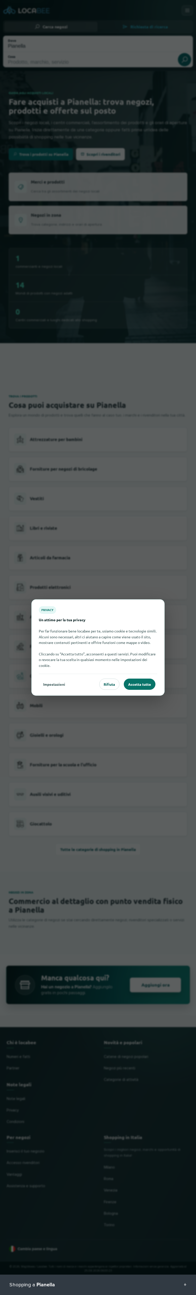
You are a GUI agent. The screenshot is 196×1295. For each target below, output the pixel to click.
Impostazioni (54, 684)
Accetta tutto (139, 684)
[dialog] (98, 647)
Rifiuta (109, 684)
